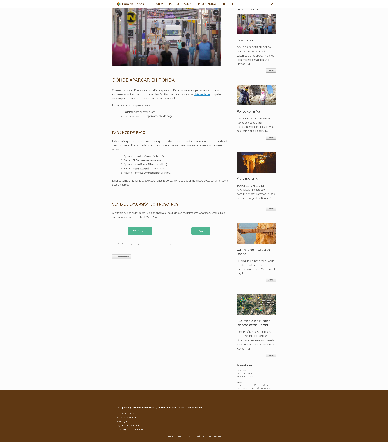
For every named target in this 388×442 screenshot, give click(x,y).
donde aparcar (165, 244)
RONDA (159, 3)
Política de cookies (125, 413)
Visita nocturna (247, 178)
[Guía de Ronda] (130, 4)
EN (223, 3)
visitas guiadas (202, 94)
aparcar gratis (154, 244)
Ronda (124, 244)
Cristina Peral (135, 425)
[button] (271, 4)
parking (174, 244)
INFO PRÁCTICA (207, 3)
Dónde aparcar (248, 40)
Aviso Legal (122, 421)
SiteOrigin (217, 436)
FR (232, 3)
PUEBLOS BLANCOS (180, 3)
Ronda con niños (121, 257)
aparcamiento (142, 244)
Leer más (271, 70)
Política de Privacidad (126, 417)
